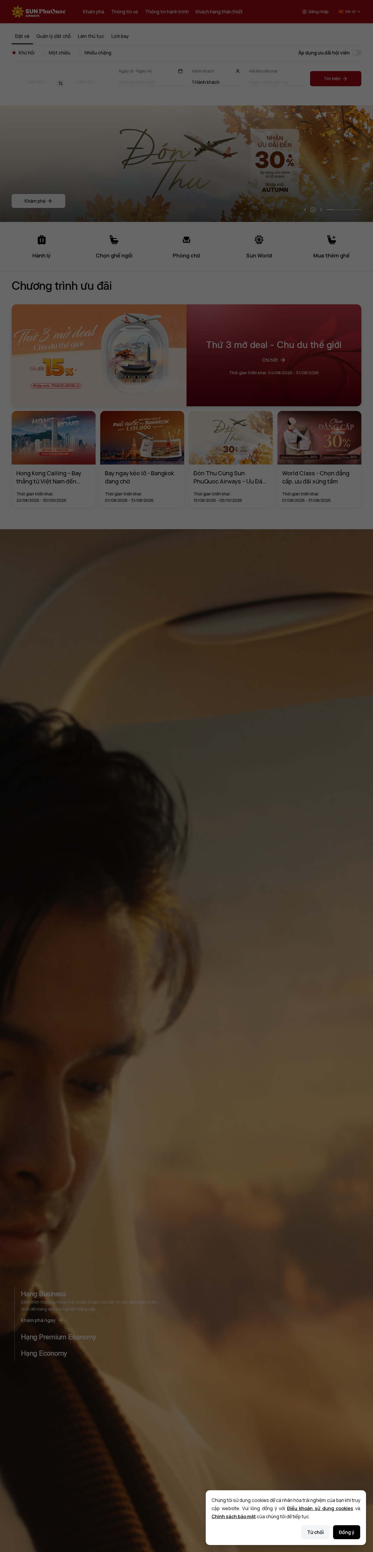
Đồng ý (346, 1532)
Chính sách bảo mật (234, 1516)
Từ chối (315, 1532)
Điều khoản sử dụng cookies (320, 1508)
